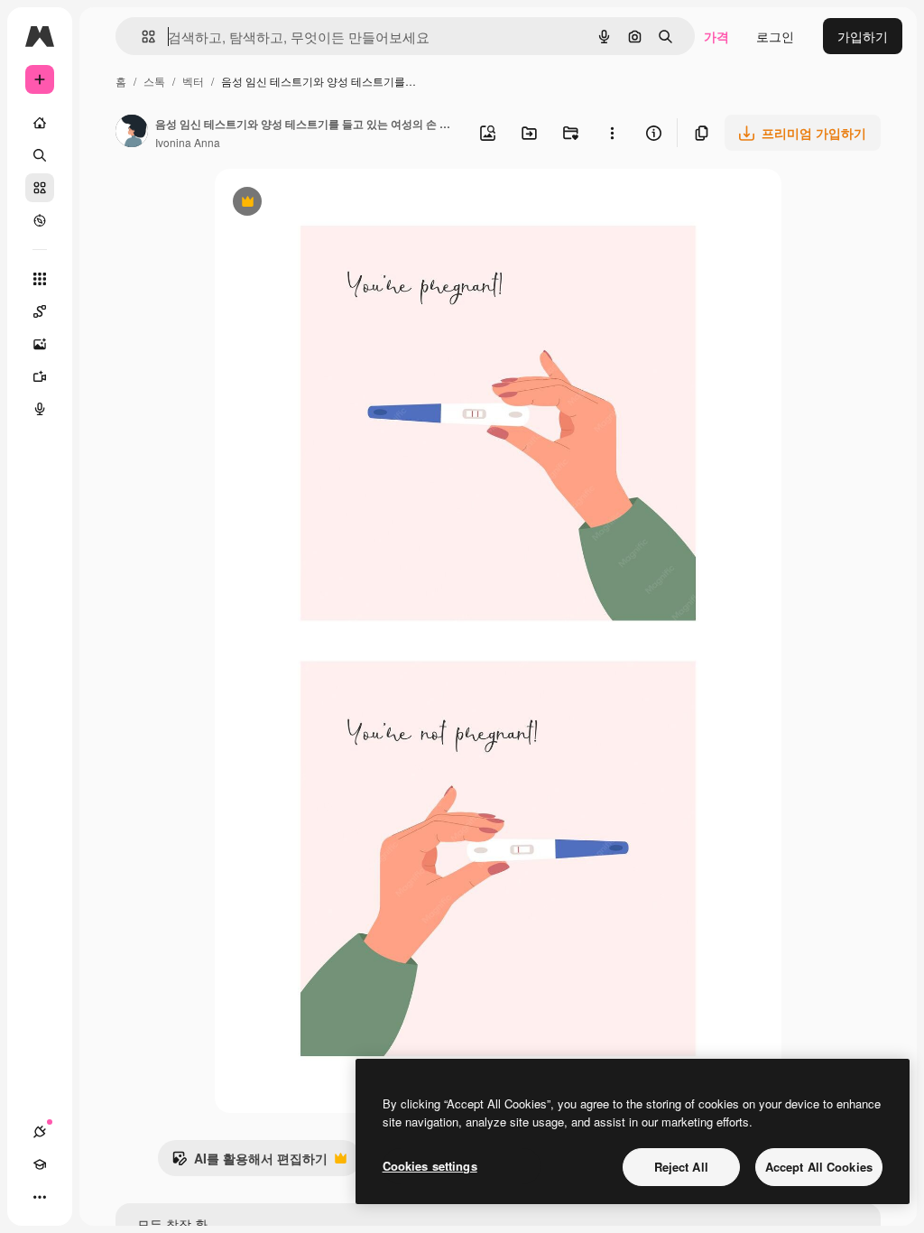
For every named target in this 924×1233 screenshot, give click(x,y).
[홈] (39, 122)
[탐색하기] (39, 220)
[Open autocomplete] (141, 36)
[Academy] (39, 1164)
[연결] (39, 1131)
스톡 (154, 80)
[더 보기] (39, 1196)
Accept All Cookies (819, 1166)
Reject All (681, 1166)
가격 (716, 36)
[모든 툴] (39, 278)
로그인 (775, 36)
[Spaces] (39, 311)
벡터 (193, 80)
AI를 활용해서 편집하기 (249, 1162)
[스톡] (39, 187)
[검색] (39, 155)
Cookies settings (430, 1165)
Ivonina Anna (187, 142)
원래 (318, 203)
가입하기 (862, 36)
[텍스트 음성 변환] (39, 408)
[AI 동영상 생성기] (39, 376)
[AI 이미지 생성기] (39, 343)
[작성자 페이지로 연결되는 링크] (132, 133)
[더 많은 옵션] (612, 133)
